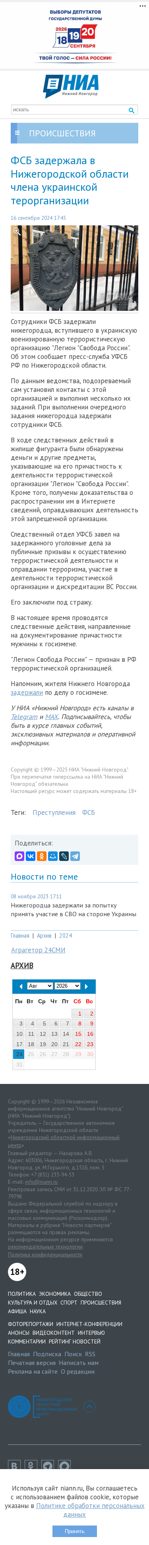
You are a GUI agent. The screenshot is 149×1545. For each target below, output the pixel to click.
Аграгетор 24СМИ (38, 950)
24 (19, 1054)
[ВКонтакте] (30, 856)
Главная (20, 935)
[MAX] (19, 856)
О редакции (78, 1371)
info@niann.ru (41, 1181)
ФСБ (88, 812)
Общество (88, 1293)
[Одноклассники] (41, 856)
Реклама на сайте (33, 1371)
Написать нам (79, 1363)
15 (78, 1034)
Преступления (54, 812)
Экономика (55, 1293)
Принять (75, 1531)
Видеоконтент (54, 1332)
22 (78, 1044)
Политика (22, 1293)
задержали (27, 692)
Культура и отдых (32, 1302)
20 (54, 1044)
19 (43, 1044)
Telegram (24, 716)
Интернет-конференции (89, 1324)
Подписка (47, 1354)
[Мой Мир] (53, 856)
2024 (65, 935)
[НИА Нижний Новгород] (71, 96)
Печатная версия (32, 1363)
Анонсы (18, 1332)
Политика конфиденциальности (45, 1254)
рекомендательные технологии (45, 1246)
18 (31, 1044)
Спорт (68, 1302)
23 (90, 1044)
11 (31, 1034)
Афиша (17, 1311)
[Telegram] (75, 856)
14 (66, 1034)
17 (19, 1044)
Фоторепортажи (30, 1324)
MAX (51, 716)
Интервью (91, 1332)
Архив (44, 935)
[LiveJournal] (64, 856)
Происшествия (101, 1302)
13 (54, 1034)
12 (43, 1034)
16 (90, 1034)
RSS (90, 1354)
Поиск (73, 1354)
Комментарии (27, 1341)
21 (66, 1044)
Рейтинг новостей (75, 1341)
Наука (38, 1311)
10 (19, 1034)
